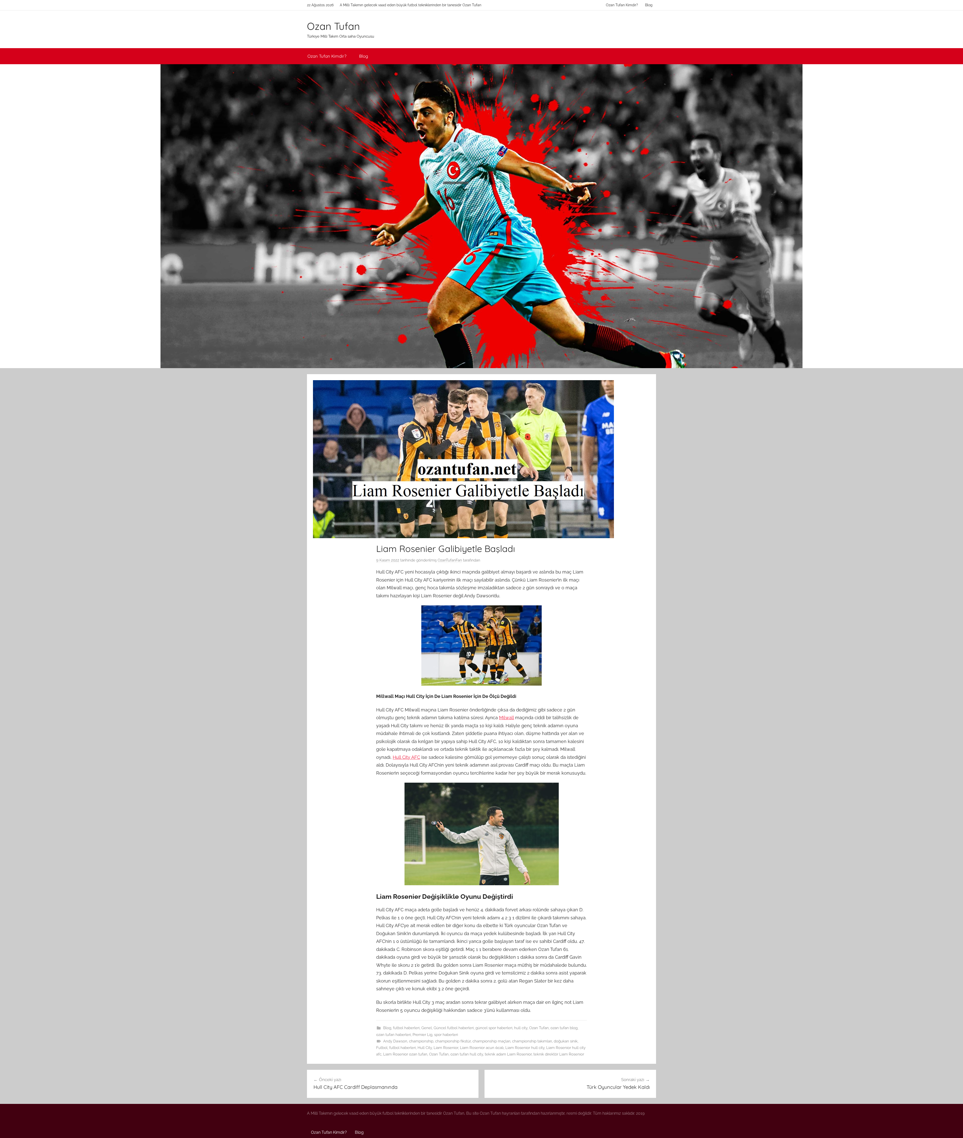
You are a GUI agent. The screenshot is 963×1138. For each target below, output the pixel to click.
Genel (426, 1028)
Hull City (425, 1047)
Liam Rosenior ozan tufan (405, 1054)
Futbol (381, 1047)
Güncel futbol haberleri (454, 1028)
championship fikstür (453, 1041)
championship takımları (532, 1041)
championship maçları (491, 1041)
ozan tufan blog (564, 1028)
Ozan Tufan (333, 26)
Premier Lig (422, 1034)
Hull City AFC (406, 757)
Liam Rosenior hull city (524, 1047)
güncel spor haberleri (493, 1028)
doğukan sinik (566, 1041)
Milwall (506, 717)
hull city (520, 1028)
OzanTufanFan (450, 560)
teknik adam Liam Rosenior (508, 1054)
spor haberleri (446, 1034)
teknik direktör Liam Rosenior (558, 1054)
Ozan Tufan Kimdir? (622, 5)
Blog (649, 5)
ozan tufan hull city (466, 1054)
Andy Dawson (395, 1041)
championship (421, 1041)
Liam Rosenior (446, 1047)
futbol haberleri (406, 1028)
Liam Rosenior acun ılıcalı (482, 1047)
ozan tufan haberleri (393, 1034)
